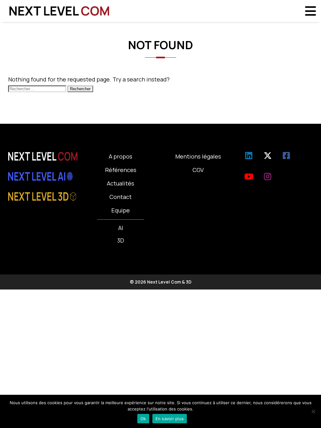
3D (120, 240)
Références (120, 170)
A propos (120, 156)
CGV (198, 170)
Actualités (120, 183)
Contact (120, 197)
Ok (143, 418)
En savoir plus (169, 418)
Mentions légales (198, 156)
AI (120, 228)
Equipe (120, 210)
